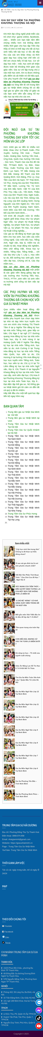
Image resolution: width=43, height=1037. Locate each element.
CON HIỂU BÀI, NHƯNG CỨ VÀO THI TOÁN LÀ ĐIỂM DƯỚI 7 (28, 641)
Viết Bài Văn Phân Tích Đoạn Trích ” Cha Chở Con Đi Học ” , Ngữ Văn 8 (28, 577)
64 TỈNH (7, 10)
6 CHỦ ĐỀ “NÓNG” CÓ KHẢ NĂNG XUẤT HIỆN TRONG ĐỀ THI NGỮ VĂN (27, 603)
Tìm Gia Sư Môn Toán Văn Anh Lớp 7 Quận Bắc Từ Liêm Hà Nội (28, 679)
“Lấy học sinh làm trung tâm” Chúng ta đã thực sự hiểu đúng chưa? (28, 551)
